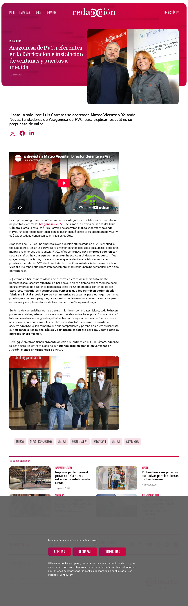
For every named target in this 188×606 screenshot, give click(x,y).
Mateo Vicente (99, 441)
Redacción (15, 41)
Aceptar (59, 551)
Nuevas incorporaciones (41, 441)
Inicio (12, 12)
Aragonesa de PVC (80, 441)
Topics (37, 12)
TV (171, 12)
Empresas (24, 12)
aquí (50, 571)
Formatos (51, 12)
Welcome (62, 441)
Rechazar (84, 551)
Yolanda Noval (132, 441)
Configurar (112, 551)
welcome (116, 441)
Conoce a (20, 441)
